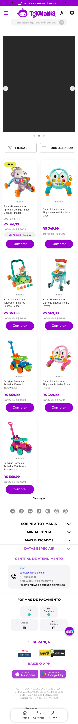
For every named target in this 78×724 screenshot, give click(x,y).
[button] (34, 136)
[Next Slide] (65, 3)
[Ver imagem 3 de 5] (58, 201)
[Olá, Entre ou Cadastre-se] (62, 13)
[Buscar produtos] (61, 22)
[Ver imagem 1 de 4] (17, 201)
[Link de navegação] (36, 13)
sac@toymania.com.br (32, 572)
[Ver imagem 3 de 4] (20, 201)
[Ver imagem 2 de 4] (19, 201)
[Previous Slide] (12, 3)
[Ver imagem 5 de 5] (62, 201)
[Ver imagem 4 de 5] (60, 201)
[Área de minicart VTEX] (72, 13)
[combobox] (39, 22)
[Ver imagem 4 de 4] (22, 201)
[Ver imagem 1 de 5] (55, 201)
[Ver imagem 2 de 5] (57, 201)
